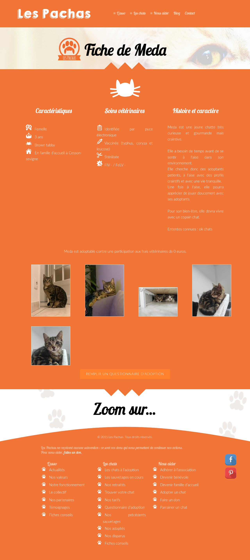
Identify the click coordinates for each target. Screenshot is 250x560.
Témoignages (59, 507)
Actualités (57, 470)
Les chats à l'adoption (122, 470)
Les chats (139, 13)
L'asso (121, 13)
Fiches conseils (61, 515)
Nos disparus (115, 536)
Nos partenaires (61, 500)
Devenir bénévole (174, 477)
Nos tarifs (112, 500)
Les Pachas (54, 13)
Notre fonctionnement (67, 485)
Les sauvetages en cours (124, 477)
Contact (190, 13)
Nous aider (161, 13)
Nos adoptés (115, 528)
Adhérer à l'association (178, 470)
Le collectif (57, 492)
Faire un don (170, 500)
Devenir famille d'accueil (179, 485)
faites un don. (73, 452)
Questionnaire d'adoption (125, 507)
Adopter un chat (173, 492)
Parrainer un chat (173, 507)
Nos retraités (115, 485)
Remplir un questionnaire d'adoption (125, 374)
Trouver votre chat (119, 492)
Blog (176, 13)
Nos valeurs (58, 477)
